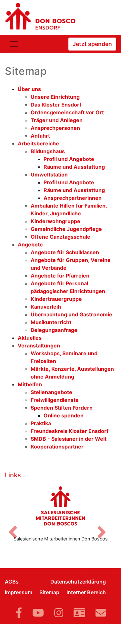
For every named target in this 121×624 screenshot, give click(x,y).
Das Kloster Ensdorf (56, 104)
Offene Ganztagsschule (60, 236)
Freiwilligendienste (55, 400)
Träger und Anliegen (57, 120)
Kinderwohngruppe (55, 221)
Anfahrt (40, 135)
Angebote (30, 244)
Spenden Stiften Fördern (62, 407)
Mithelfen (30, 384)
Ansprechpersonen (55, 128)
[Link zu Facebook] (18, 613)
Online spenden (64, 415)
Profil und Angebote (69, 159)
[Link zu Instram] (58, 613)
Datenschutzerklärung (78, 581)
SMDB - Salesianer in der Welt (68, 439)
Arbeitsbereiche (38, 143)
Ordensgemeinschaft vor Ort (67, 112)
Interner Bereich (86, 592)
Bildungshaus (48, 151)
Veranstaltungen (39, 345)
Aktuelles (30, 338)
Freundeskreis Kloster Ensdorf (69, 431)
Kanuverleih (46, 306)
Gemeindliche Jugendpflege (66, 229)
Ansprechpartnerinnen (73, 198)
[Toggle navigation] (14, 44)
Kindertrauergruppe (56, 299)
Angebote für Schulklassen (65, 252)
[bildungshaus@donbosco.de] (101, 613)
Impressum (18, 592)
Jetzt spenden (92, 43)
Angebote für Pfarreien (60, 275)
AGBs (12, 581)
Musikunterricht (51, 322)
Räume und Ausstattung (74, 167)
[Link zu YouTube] (38, 613)
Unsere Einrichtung (55, 97)
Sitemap (49, 592)
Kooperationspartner (57, 446)
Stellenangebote (51, 392)
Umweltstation (49, 174)
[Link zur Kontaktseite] (79, 613)
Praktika (41, 423)
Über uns (29, 89)
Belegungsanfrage (54, 330)
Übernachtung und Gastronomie (71, 314)
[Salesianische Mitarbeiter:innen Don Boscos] (60, 506)
